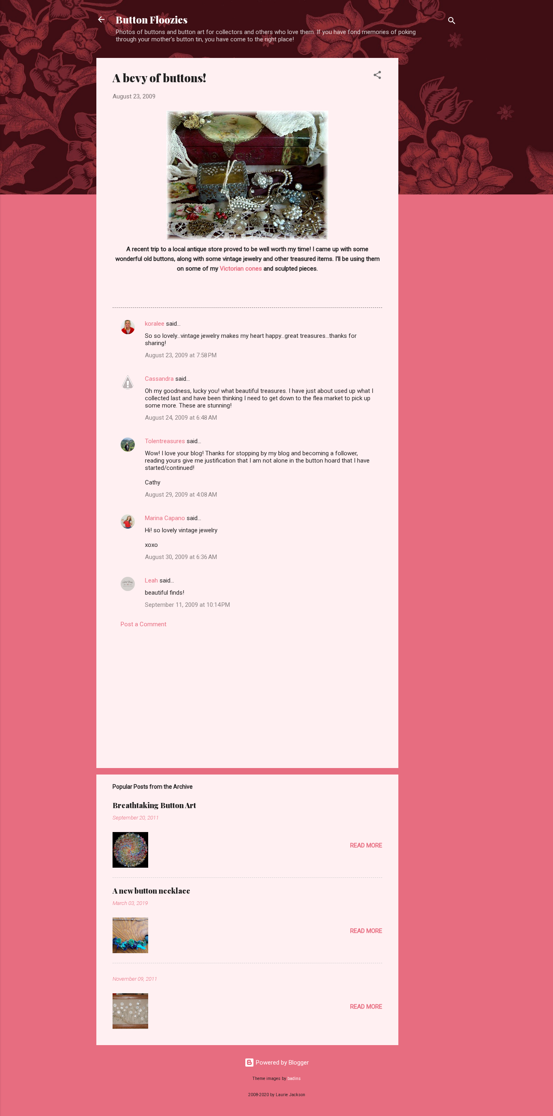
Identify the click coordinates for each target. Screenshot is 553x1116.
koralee (154, 323)
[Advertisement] (431, 179)
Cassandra (159, 378)
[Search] (452, 22)
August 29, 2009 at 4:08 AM (181, 494)
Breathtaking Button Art (154, 805)
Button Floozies (151, 19)
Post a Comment (143, 624)
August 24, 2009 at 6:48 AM (181, 417)
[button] (377, 76)
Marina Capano (165, 518)
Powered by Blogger (281, 1062)
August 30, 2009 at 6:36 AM (181, 557)
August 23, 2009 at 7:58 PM (181, 355)
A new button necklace (151, 891)
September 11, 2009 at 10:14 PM (187, 604)
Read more (366, 845)
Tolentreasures (165, 441)
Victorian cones (241, 268)
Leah (151, 580)
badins (294, 1078)
